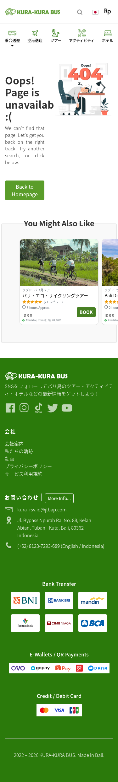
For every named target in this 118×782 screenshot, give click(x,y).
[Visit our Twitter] (52, 407)
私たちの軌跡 (19, 451)
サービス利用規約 (23, 473)
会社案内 (14, 443)
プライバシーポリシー (28, 466)
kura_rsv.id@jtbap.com (42, 509)
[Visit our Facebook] (10, 407)
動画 (9, 458)
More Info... (59, 498)
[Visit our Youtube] (66, 407)
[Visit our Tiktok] (38, 407)
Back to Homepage (25, 190)
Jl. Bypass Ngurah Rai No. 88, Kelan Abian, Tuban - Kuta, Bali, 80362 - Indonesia (54, 527)
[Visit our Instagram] (24, 407)
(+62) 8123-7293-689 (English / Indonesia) (60, 545)
